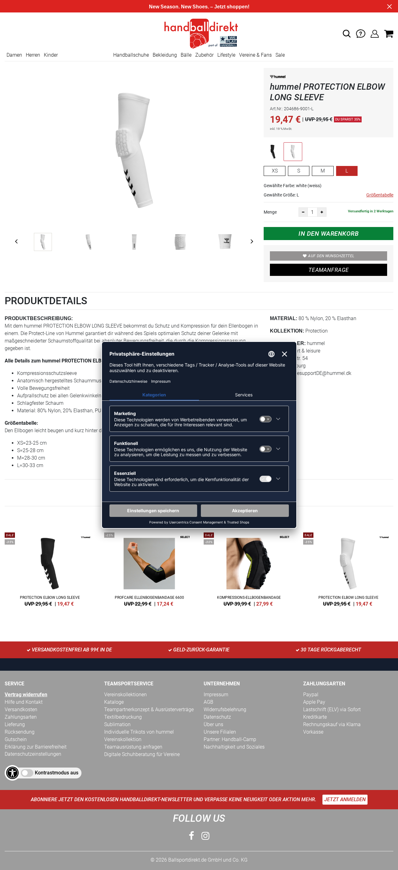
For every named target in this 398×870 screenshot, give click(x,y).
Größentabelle (379, 195)
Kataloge (114, 702)
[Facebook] (191, 835)
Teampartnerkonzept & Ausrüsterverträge (149, 709)
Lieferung (15, 724)
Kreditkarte (315, 717)
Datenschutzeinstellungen (33, 754)
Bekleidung (165, 55)
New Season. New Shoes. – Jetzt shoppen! (199, 6)
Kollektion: (287, 330)
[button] (346, 33)
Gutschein (16, 739)
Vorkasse (313, 732)
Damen (14, 55)
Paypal (310, 694)
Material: (283, 318)
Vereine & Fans (255, 55)
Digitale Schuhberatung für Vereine (142, 754)
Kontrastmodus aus (56, 773)
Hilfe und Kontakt (24, 702)
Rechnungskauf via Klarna (332, 724)
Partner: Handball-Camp (230, 739)
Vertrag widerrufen (26, 694)
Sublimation (117, 724)
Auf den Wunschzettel (331, 256)
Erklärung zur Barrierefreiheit (36, 747)
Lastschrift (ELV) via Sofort (332, 709)
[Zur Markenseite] (277, 78)
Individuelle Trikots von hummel (139, 732)
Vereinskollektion (122, 739)
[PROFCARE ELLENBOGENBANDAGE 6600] (149, 568)
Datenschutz (217, 717)
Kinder (51, 55)
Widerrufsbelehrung (225, 709)
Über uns (213, 724)
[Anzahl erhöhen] (321, 212)
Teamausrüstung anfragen (133, 747)
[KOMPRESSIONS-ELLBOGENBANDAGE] (249, 568)
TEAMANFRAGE (328, 270)
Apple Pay (314, 702)
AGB (208, 702)
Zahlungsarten (21, 717)
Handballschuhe (131, 55)
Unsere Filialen (220, 732)
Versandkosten (21, 709)
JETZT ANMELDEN (345, 799)
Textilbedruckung (123, 717)
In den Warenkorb (328, 233)
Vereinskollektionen (125, 694)
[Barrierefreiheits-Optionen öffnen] (12, 773)
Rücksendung (20, 732)
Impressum (216, 694)
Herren (33, 55)
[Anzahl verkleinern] (303, 212)
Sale (280, 55)
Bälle (186, 55)
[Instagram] (205, 835)
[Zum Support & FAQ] (360, 33)
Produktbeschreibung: (39, 318)
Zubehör (204, 55)
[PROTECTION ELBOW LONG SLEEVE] (50, 568)
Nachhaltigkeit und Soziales (234, 747)
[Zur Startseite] (199, 33)
